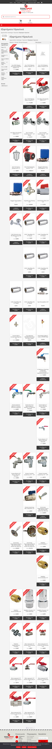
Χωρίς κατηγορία (3, 78)
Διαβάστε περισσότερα (29, 107)
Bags (2, 47)
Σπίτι (2, 67)
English (34, 2)
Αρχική (11, 2)
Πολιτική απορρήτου (32, 747)
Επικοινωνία (30, 2)
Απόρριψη (24, 747)
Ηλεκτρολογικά (5, 59)
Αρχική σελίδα (4, 32)
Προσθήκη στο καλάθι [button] (16, 73)
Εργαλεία (3, 55)
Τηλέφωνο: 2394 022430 (27, 12)
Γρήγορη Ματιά (16, 54)
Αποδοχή (18, 747)
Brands (18, 2)
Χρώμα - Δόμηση (3, 73)
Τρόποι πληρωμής (30, 736)
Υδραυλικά (16, 32)
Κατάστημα (24, 2)
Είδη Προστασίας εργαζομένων (4, 51)
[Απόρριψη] (50, 745)
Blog (15, 2)
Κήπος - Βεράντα (3, 63)
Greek (38, 2)
